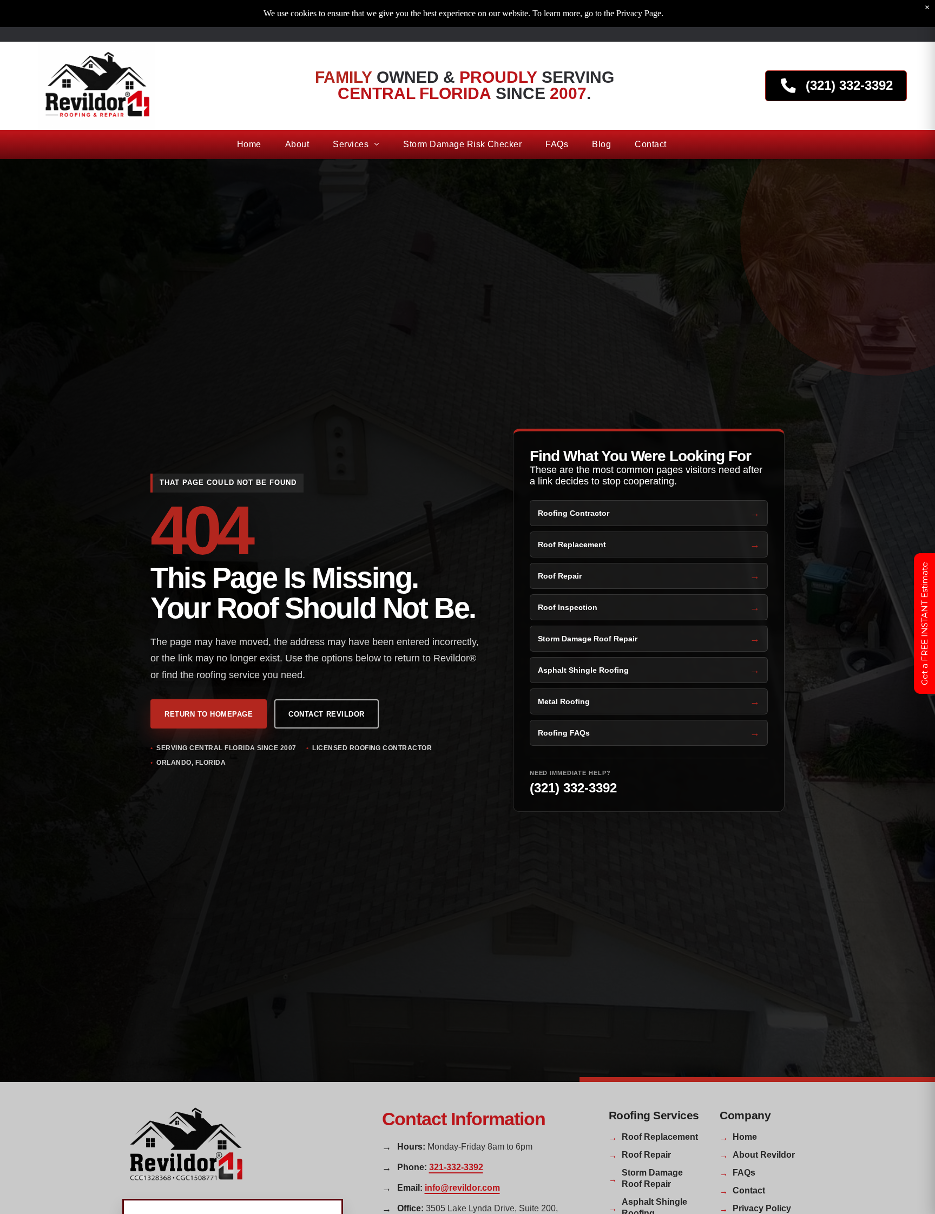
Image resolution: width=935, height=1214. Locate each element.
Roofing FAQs (564, 733)
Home (745, 1136)
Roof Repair (560, 576)
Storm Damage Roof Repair (587, 638)
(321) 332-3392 (573, 787)
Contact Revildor (326, 714)
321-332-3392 (456, 1167)
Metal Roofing (564, 701)
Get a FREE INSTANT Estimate (924, 623)
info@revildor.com (462, 1187)
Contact (749, 1190)
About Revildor (764, 1154)
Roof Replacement (572, 544)
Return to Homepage (208, 714)
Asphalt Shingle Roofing (583, 670)
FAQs (744, 1172)
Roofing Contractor (573, 513)
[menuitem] (249, 144)
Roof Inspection (567, 607)
